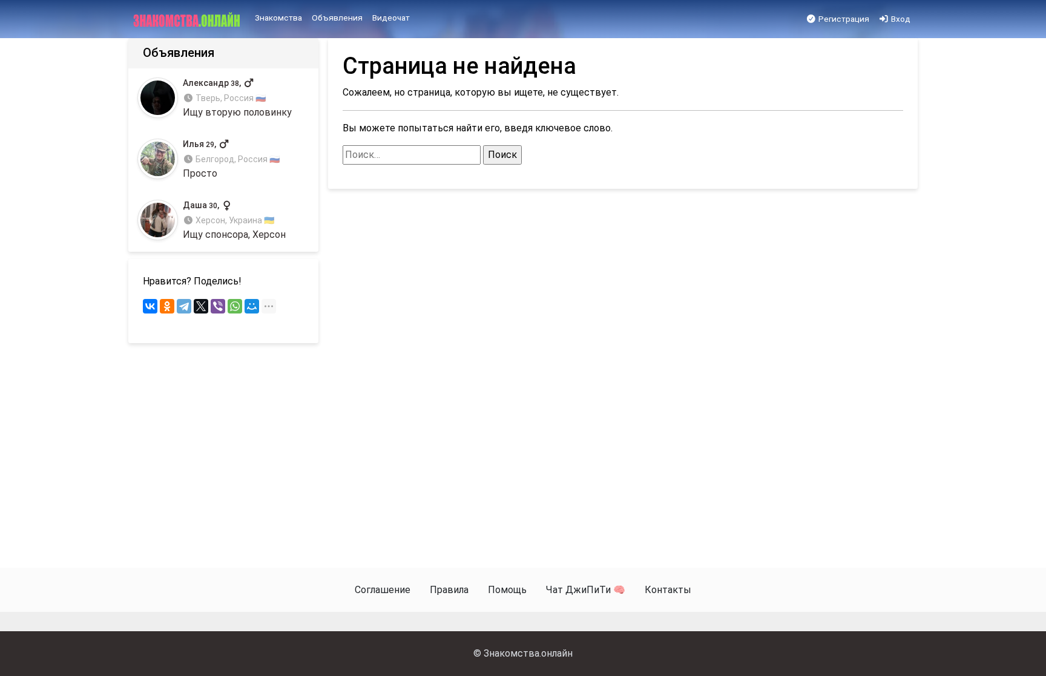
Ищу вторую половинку (237, 97)
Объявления (337, 17)
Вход (899, 19)
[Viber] (218, 306)
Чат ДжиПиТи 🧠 (585, 590)
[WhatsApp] (235, 306)
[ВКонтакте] (150, 306)
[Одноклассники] (167, 306)
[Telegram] (184, 306)
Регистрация (843, 19)
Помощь (507, 590)
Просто (231, 159)
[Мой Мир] (252, 306)
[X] (201, 306)
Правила (449, 590)
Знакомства (278, 17)
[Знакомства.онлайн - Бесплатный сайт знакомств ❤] (188, 19)
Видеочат (391, 17)
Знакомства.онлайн (528, 653)
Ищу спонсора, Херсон (234, 220)
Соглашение (382, 590)
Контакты (668, 590)
